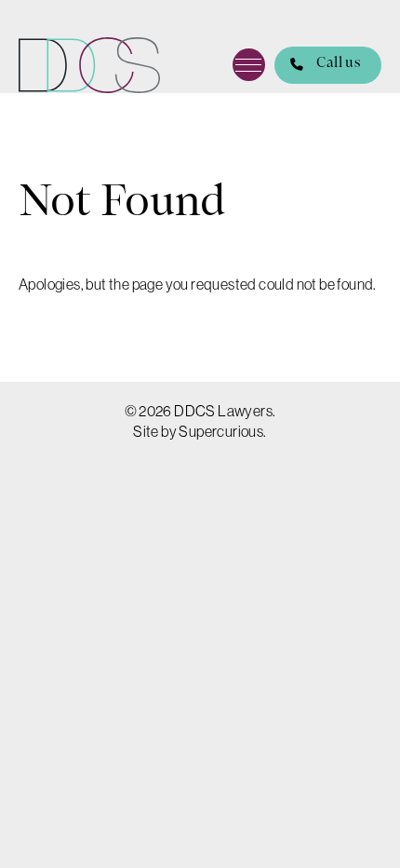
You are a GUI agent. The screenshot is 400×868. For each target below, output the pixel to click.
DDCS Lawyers (89, 65)
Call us (338, 64)
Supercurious (221, 431)
